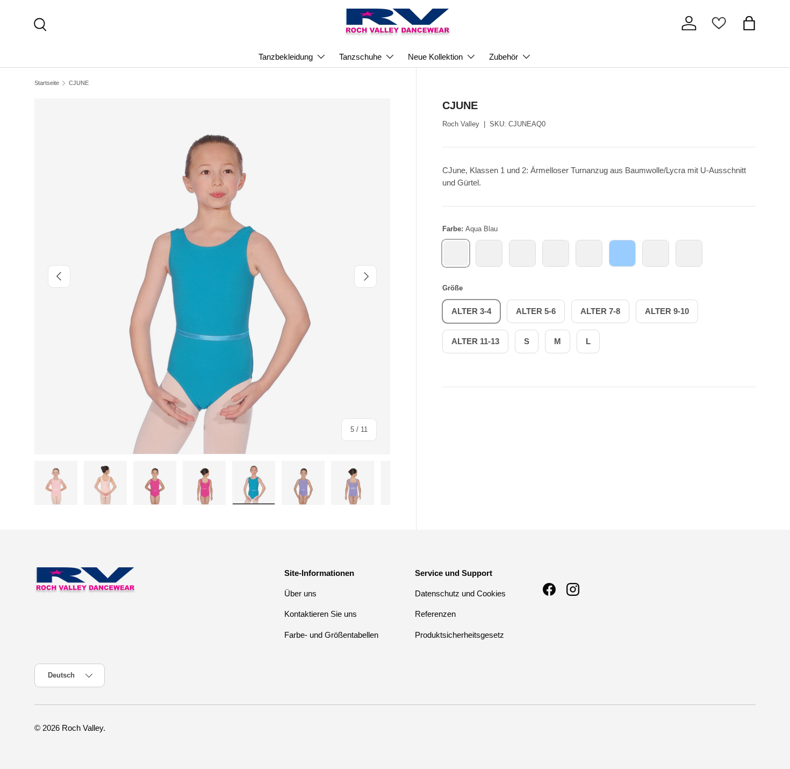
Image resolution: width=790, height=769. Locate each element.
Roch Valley (460, 124)
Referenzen (435, 613)
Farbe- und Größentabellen (331, 634)
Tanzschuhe (360, 56)
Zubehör (503, 56)
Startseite (46, 83)
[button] (749, 23)
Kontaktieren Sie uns (320, 613)
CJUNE (79, 83)
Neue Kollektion (435, 56)
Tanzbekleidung (285, 56)
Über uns (300, 593)
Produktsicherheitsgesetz (459, 634)
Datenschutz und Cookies (460, 593)
